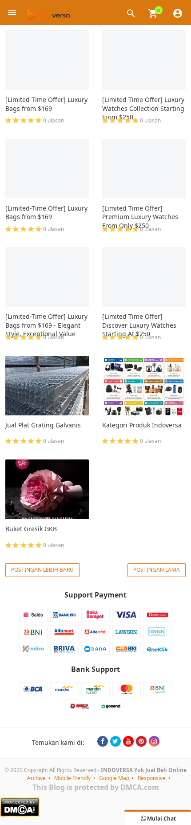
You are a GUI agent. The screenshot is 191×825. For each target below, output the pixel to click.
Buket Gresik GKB (31, 528)
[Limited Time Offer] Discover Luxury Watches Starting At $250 (139, 325)
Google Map (114, 778)
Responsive (152, 778)
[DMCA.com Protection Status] (95, 807)
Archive (36, 778)
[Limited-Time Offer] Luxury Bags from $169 (46, 104)
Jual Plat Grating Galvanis (43, 425)
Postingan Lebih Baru (42, 569)
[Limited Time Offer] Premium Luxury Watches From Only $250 (140, 217)
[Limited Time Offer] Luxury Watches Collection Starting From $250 (143, 108)
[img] (153, 13)
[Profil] (178, 12)
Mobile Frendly (72, 778)
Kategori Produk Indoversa (142, 425)
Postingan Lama (156, 569)
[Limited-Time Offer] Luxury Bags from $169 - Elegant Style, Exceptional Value (46, 325)
